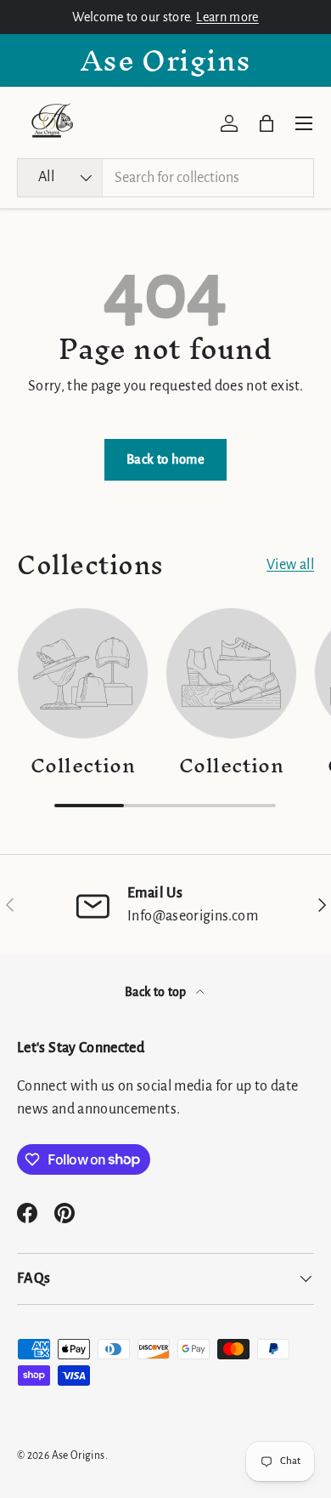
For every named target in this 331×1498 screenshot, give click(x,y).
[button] (266, 123)
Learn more (227, 17)
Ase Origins (78, 1455)
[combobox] (165, 178)
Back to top (157, 992)
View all (290, 564)
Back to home (165, 459)
